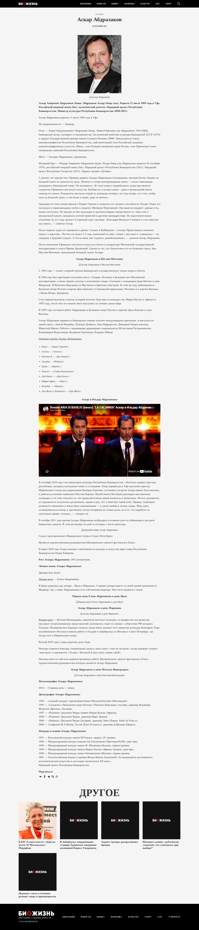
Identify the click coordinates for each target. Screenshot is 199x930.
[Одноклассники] (44, 776)
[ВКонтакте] (40, 776)
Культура (145, 4)
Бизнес (115, 4)
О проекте (174, 917)
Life (157, 4)
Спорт (168, 4)
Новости (101, 4)
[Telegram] (48, 776)
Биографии (85, 4)
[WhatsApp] (57, 776)
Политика (129, 4)
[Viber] (52, 776)
